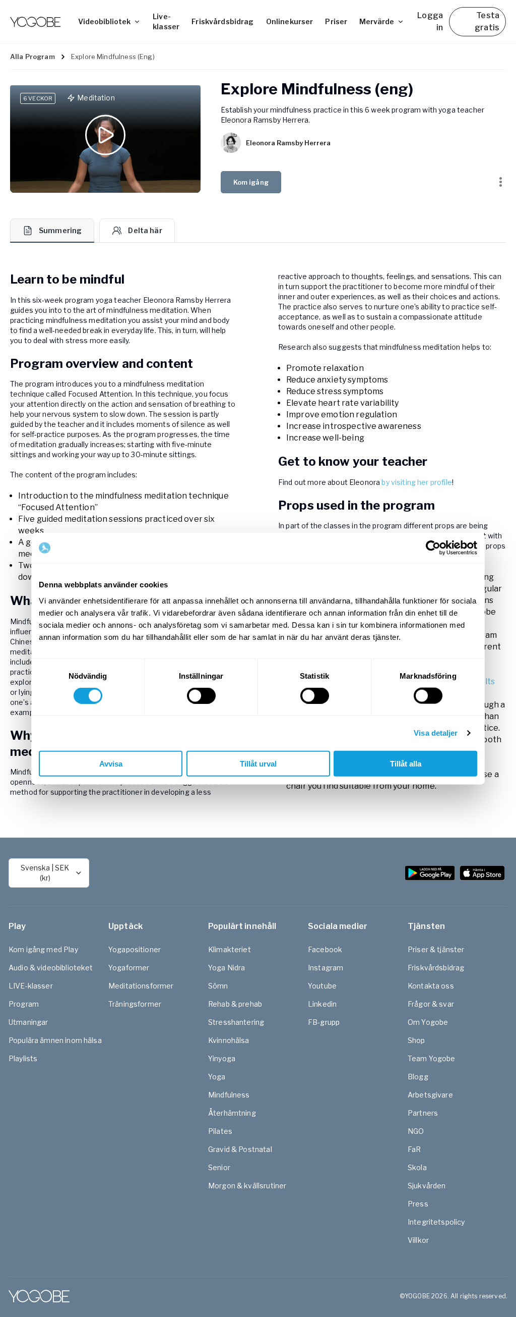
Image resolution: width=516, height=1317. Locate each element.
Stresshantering (236, 1022)
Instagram (325, 967)
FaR (414, 1149)
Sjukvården (427, 1185)
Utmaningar (28, 1022)
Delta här (145, 230)
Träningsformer (134, 1004)
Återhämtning (232, 1113)
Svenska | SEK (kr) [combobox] (45, 872)
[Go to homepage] (35, 22)
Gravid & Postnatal (240, 1149)
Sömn (218, 985)
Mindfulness (229, 1094)
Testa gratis (487, 21)
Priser (336, 21)
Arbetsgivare (430, 1094)
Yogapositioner (134, 949)
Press (418, 1203)
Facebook (325, 949)
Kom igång (251, 182)
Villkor (418, 1240)
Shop (416, 1040)
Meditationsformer (141, 985)
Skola (417, 1167)
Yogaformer (129, 967)
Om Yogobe (428, 1022)
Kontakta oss (431, 985)
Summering (60, 230)
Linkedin (322, 1004)
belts (485, 681)
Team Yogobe (432, 1058)
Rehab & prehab (235, 1004)
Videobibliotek (104, 21)
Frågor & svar (431, 1004)
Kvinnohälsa (228, 1040)
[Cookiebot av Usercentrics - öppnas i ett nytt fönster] (433, 548)
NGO (416, 1131)
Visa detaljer (436, 733)
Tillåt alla (405, 763)
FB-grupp (324, 1022)
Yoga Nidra (226, 967)
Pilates (220, 1131)
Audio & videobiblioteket (51, 967)
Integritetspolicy (436, 1222)
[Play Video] (105, 139)
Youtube (322, 985)
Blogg (418, 1076)
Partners (423, 1113)
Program (24, 1004)
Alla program (32, 56)
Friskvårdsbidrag (222, 21)
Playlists (23, 1058)
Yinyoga (221, 1058)
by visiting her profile (416, 482)
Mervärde (376, 21)
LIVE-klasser (31, 985)
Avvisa (110, 763)
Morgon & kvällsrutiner (247, 1185)
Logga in (430, 21)
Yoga (217, 1076)
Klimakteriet (229, 949)
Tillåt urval (258, 763)
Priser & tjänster (436, 949)
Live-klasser (166, 21)
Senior (219, 1167)
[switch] (201, 696)
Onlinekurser (289, 21)
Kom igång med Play (43, 949)
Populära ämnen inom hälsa (55, 1040)
